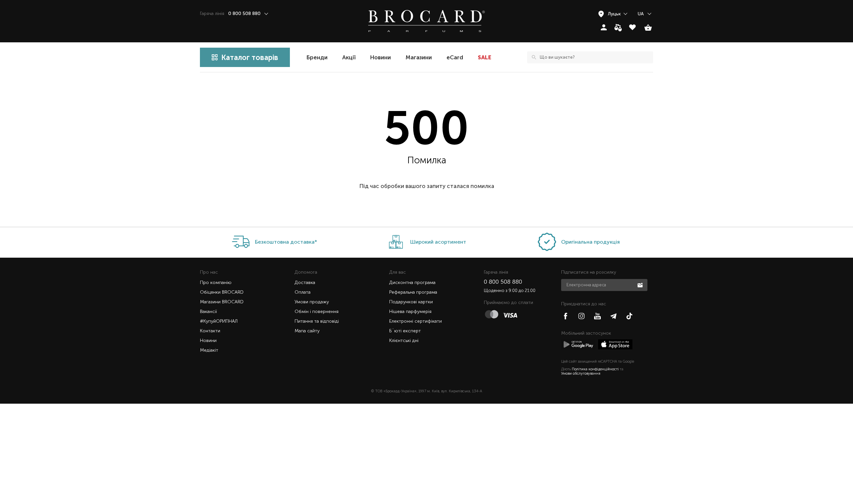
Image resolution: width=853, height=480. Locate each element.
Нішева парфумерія (410, 311)
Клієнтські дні (404, 340)
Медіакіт (209, 350)
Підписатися (640, 284)
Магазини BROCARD (222, 302)
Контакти (210, 331)
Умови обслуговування (580, 373)
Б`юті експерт (405, 331)
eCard (454, 57)
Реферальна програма (413, 292)
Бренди (317, 57)
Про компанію (216, 282)
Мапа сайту (307, 331)
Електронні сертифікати (415, 321)
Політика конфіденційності (595, 369)
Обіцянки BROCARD (222, 292)
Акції (349, 57)
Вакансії (208, 311)
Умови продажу (312, 302)
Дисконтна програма (412, 282)
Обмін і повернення (317, 311)
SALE (484, 57)
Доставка (305, 282)
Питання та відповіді (317, 321)
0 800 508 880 (503, 281)
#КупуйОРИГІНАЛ (219, 321)
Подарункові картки (411, 302)
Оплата (303, 292)
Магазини (419, 57)
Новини (380, 57)
